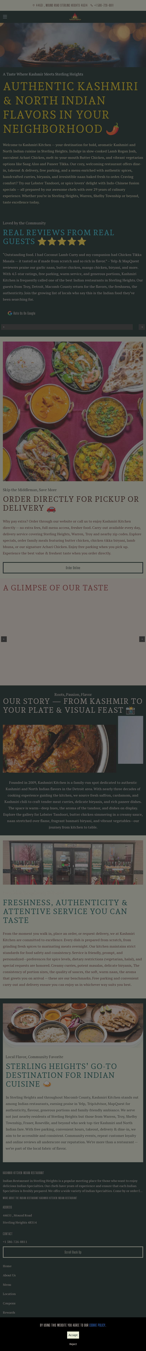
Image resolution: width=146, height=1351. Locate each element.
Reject (73, 1344)
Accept (73, 1335)
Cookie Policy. (97, 1325)
